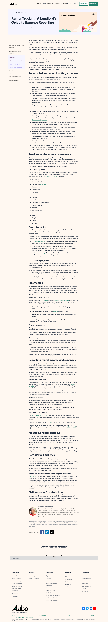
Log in (75, 3)
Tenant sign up (83, 3)
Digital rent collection (38, 241)
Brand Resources (86, 586)
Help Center (49, 593)
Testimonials (85, 583)
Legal (68, 615)
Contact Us (85, 591)
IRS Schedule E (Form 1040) (51, 176)
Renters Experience (34, 576)
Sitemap (93, 615)
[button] (39, 3)
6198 (74, 427)
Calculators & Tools (50, 590)
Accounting (15, 593)
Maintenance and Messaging (16, 589)
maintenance (44, 184)
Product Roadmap (69, 587)
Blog (17, 12)
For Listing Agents (69, 582)
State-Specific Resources (52, 581)
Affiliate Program (86, 578)
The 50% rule (32, 476)
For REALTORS (69, 584)
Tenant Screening (16, 581)
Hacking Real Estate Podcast (53, 595)
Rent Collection (16, 576)
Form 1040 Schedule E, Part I (39, 415)
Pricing (67, 577)
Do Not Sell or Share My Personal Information (22, 617)
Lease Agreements (17, 583)
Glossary (48, 587)
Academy (48, 578)
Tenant (44, 3)
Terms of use (15, 615)
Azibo (12, 12)
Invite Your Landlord (34, 578)
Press (83, 581)
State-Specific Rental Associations (51, 584)
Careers (84, 588)
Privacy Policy (43, 615)
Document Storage (17, 586)
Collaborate (15, 596)
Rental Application (16, 578)
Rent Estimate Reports (51, 598)
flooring (55, 311)
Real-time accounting (38, 253)
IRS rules (45, 300)
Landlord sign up (93, 3)
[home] (22, 3)
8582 (68, 427)
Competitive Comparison (52, 600)
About (83, 576)
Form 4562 (49, 422)
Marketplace (68, 579)
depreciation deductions (61, 300)
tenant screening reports (39, 120)
